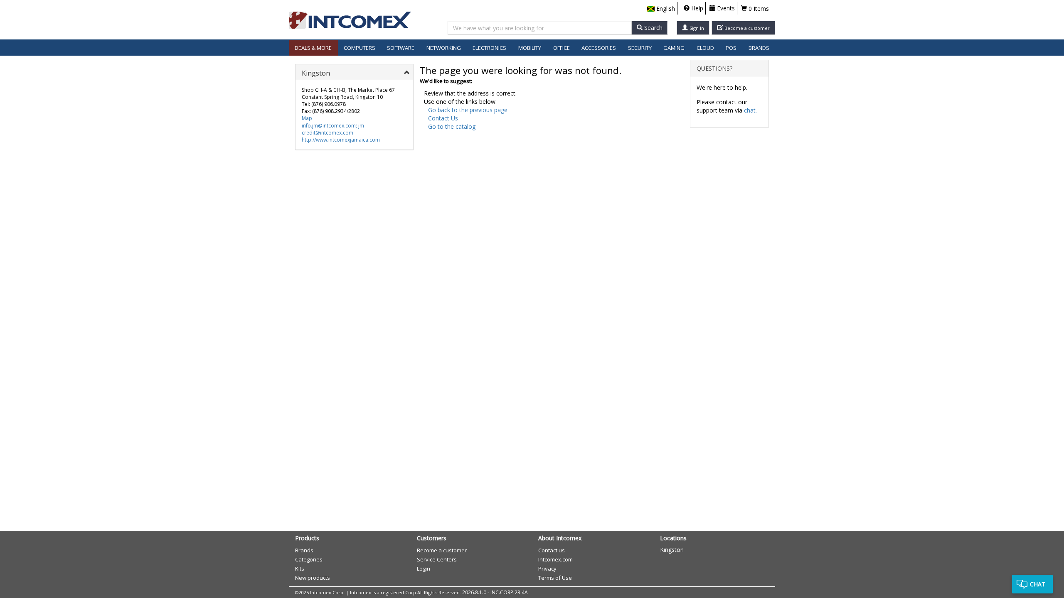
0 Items (758, 8)
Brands (759, 47)
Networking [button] (443, 47)
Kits (299, 568)
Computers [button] (359, 47)
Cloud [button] (705, 47)
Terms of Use (555, 577)
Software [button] (400, 47)
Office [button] (561, 47)
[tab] (354, 72)
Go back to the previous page (467, 110)
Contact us (551, 550)
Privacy (547, 568)
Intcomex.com (555, 559)
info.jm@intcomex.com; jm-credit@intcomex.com (334, 129)
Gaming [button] (674, 47)
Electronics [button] (489, 47)
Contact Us (443, 118)
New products (312, 577)
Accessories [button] (598, 47)
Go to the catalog (451, 126)
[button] (661, 9)
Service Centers (437, 559)
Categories (309, 559)
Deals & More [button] (313, 47)
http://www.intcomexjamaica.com (341, 139)
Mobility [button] (529, 47)
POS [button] (731, 47)
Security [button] (640, 47)
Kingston (672, 550)
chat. (750, 110)
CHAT (1037, 584)
